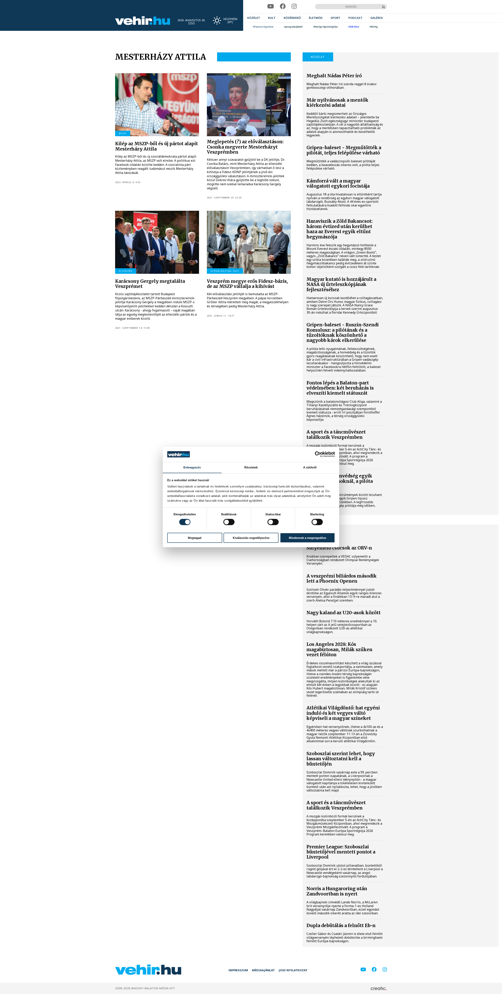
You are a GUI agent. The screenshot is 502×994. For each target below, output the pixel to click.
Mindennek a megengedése (307, 537)
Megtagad (194, 537)
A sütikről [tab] (309, 467)
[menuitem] (253, 17)
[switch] (229, 522)
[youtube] (270, 6)
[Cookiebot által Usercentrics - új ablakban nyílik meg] (318, 454)
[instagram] (294, 6)
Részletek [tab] (251, 467)
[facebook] (283, 6)
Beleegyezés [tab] (192, 467)
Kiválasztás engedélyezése (251, 537)
